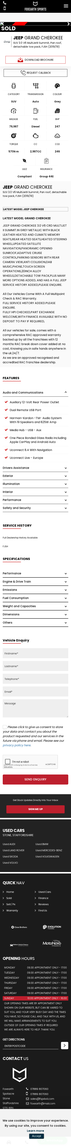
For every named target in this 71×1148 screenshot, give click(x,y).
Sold (9, 898)
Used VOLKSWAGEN (47, 856)
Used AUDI (9, 844)
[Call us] (4, 3)
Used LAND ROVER (13, 850)
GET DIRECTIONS (14, 1039)
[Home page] (35, 6)
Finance (43, 898)
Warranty (12, 910)
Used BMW (42, 844)
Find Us (42, 910)
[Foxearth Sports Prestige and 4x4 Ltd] (19, 1081)
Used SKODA (10, 856)
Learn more (35, 1131)
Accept (36, 1136)
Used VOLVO (10, 863)
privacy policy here (16, 745)
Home (10, 892)
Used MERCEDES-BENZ (49, 850)
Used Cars (44, 892)
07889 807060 (39, 1089)
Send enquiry (35, 779)
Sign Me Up (35, 809)
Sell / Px (10, 904)
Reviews (43, 904)
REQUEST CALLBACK (39, 73)
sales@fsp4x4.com (42, 1099)
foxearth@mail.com (42, 1103)
